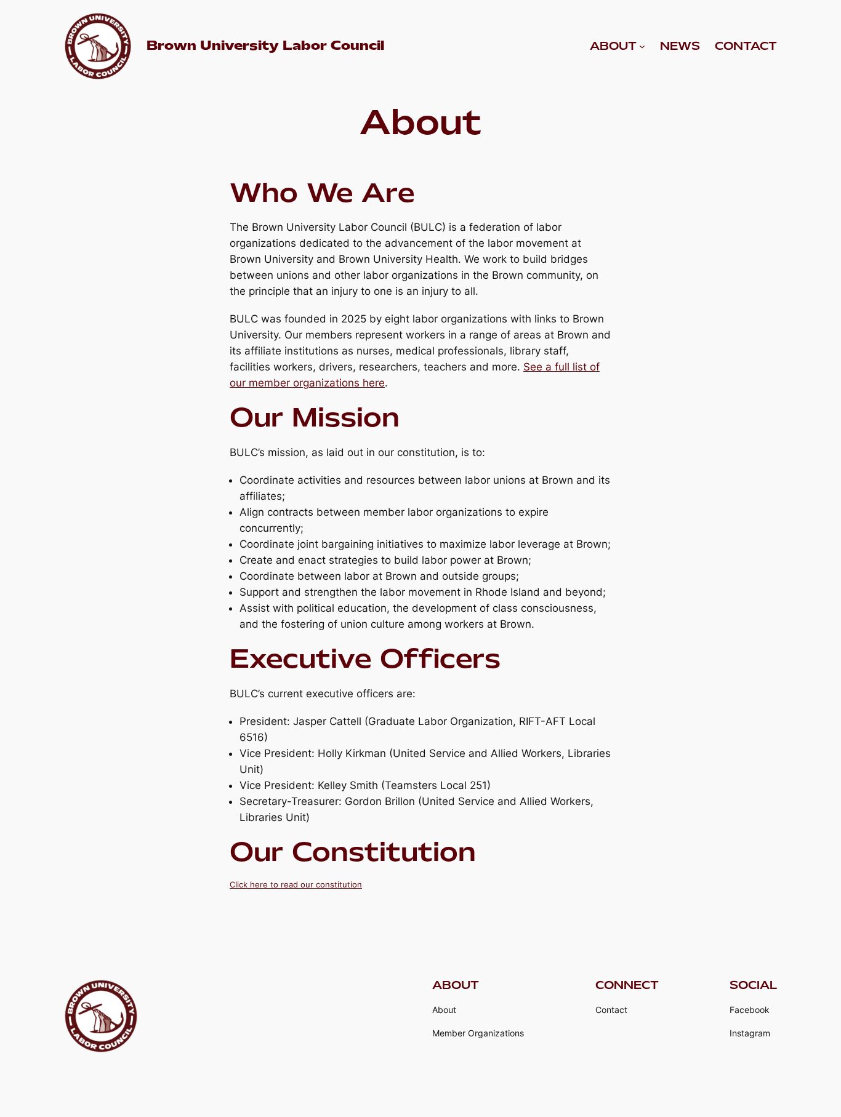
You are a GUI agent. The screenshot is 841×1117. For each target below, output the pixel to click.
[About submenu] (642, 46)
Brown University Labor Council (265, 45)
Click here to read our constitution (296, 884)
